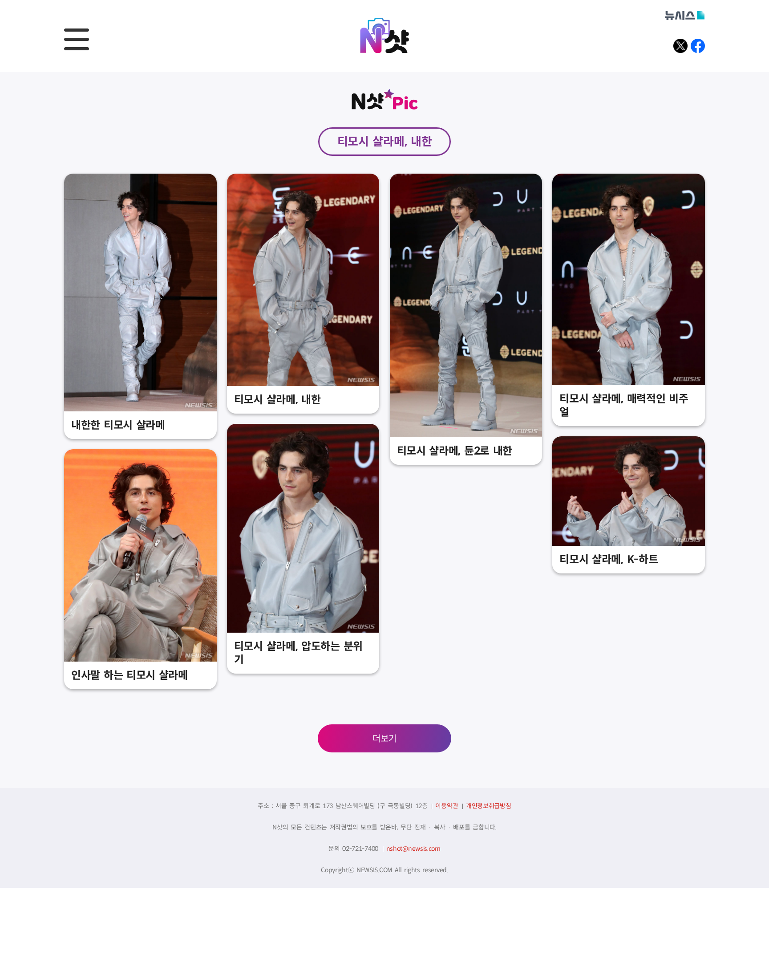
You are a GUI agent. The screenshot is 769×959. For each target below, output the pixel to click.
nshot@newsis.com (413, 849)
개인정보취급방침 (488, 806)
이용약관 (446, 806)
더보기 (384, 738)
